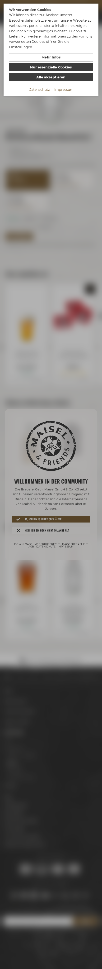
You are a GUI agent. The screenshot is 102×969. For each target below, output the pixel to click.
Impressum (64, 89)
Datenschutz (39, 89)
